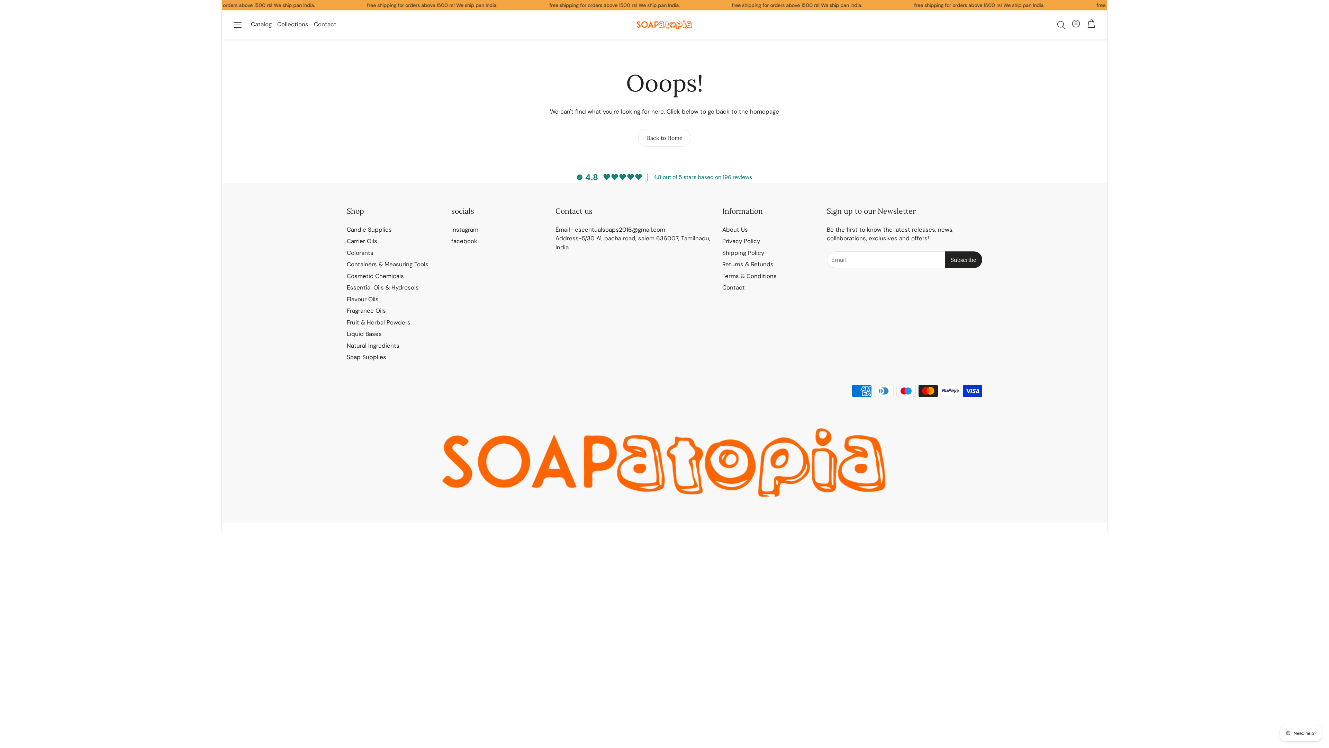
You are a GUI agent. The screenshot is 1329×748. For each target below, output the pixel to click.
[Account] (1076, 25)
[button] (238, 25)
